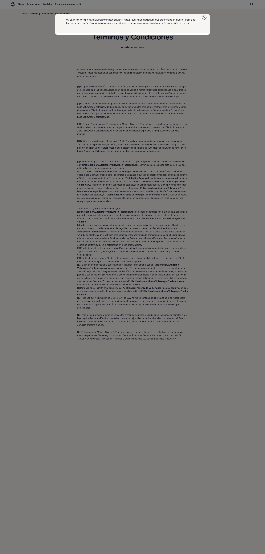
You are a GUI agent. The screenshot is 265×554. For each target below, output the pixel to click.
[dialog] (132, 277)
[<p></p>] (204, 17)
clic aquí (186, 23)
